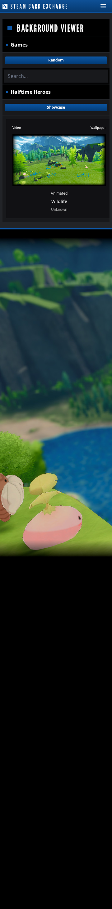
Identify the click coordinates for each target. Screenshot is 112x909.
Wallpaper (98, 127)
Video (16, 127)
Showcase (56, 107)
